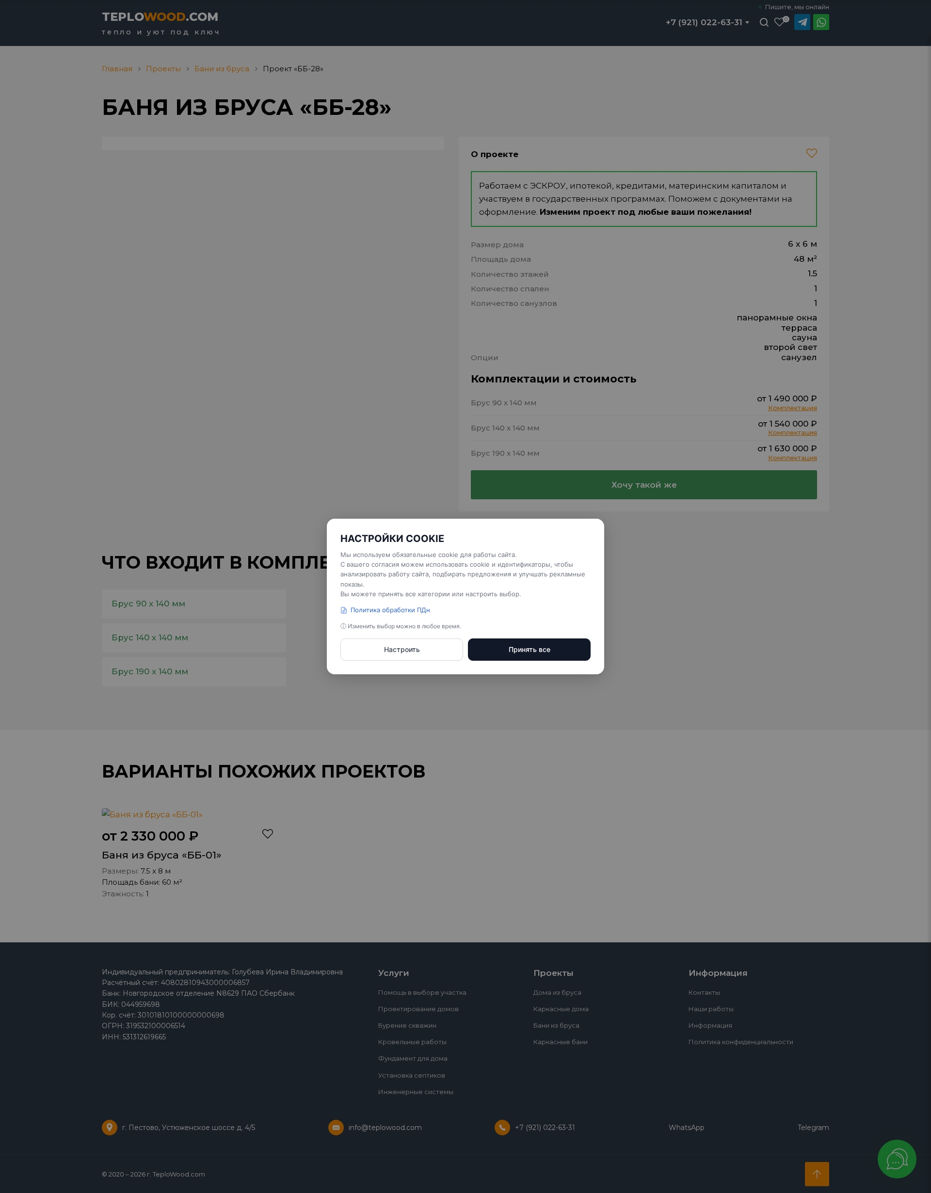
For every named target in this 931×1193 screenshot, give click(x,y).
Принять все (529, 649)
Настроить (402, 649)
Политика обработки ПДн (390, 610)
